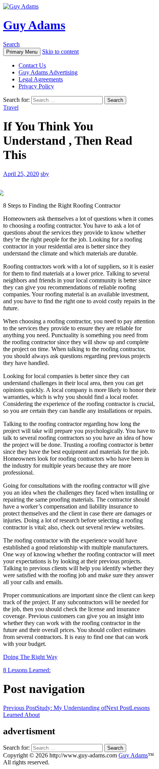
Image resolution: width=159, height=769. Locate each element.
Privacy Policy (36, 86)
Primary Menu (21, 52)
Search (11, 44)
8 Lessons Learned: (27, 670)
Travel (11, 107)
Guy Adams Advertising (48, 72)
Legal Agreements (41, 79)
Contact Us (32, 65)
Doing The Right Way (30, 657)
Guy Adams (34, 25)
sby (45, 174)
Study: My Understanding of (54, 708)
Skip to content (60, 51)
